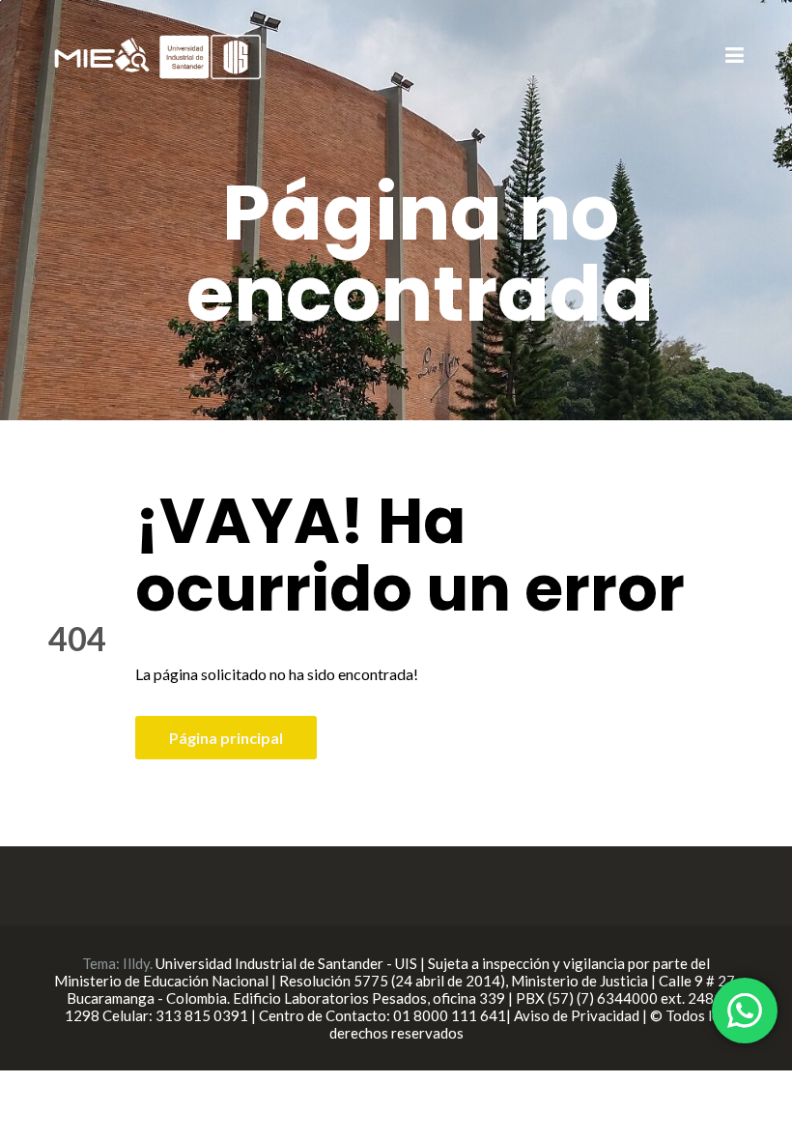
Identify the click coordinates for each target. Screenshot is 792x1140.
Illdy (136, 963)
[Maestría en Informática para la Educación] (154, 54)
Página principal (226, 737)
